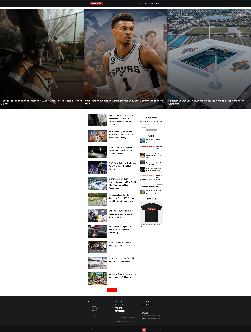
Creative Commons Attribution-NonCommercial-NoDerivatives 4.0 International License (151, 316)
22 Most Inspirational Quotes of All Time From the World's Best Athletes (153, 170)
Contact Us (93, 306)
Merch (157, 3)
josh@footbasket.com (125, 305)
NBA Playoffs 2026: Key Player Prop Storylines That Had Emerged (122, 166)
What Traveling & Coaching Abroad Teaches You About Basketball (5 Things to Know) (122, 134)
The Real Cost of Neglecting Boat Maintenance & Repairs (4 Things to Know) (154, 141)
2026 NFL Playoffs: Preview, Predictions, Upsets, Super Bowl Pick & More (121, 214)
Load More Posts (112, 290)
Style (145, 3)
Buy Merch (93, 313)
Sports (140, 3)
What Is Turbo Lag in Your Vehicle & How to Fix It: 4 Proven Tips (120, 229)
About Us (93, 305)
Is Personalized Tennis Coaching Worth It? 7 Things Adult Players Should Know (121, 198)
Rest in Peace (94, 315)
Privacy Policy (94, 310)
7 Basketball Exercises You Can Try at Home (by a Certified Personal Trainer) (154, 162)
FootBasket (104, 329)
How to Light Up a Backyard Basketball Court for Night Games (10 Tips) (121, 150)
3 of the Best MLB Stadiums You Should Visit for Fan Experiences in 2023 (153, 192)
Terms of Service (95, 308)
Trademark (93, 312)
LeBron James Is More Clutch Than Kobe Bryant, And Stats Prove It (153, 155)
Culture (151, 3)
